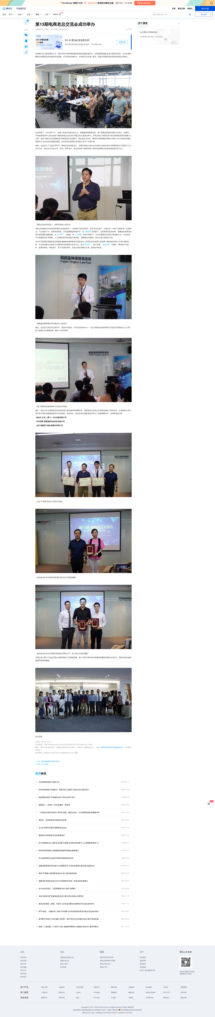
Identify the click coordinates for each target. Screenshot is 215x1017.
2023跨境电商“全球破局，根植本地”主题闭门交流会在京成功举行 (64, 789)
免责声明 (143, 960)
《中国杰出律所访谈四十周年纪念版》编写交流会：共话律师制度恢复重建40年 (69, 812)
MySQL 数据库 (151, 992)
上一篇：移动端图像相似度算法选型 (47, 761)
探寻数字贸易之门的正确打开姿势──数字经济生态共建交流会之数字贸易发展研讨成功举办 (70, 919)
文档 (173, 8)
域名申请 (106, 244)
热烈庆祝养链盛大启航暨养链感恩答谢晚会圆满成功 (59, 850)
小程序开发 (149, 997)
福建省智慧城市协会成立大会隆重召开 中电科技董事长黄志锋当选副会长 (67, 865)
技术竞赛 (63, 967)
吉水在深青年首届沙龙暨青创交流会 (52, 827)
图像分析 (131, 992)
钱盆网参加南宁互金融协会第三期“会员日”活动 (57, 797)
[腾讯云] (7, 8)
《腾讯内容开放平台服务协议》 (112, 747)
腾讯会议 (62, 992)
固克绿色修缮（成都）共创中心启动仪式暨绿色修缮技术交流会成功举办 (66, 903)
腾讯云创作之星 (105, 964)
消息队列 (97, 987)
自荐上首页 (64, 964)
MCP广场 (57, 14)
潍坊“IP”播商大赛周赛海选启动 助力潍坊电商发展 (58, 873)
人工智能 (78, 234)
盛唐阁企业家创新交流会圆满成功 (52, 835)
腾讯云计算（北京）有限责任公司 (93, 1013)
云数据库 (131, 987)
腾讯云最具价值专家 (106, 957)
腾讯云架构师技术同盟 (107, 960)
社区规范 (143, 957)
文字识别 (97, 997)
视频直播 (184, 987)
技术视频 (23, 967)
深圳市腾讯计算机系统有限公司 (83, 1010)
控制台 (190, 8)
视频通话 (114, 992)
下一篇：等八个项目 (42, 764)
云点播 (113, 997)
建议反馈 (181, 8)
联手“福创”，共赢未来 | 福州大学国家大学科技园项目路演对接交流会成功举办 (69, 911)
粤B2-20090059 (113, 1010)
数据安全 (44, 997)
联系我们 (143, 964)
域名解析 (149, 987)
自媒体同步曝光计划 (67, 957)
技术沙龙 (23, 964)
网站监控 (166, 997)
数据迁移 (184, 997)
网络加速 (114, 987)
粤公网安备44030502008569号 (131, 1010)
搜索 (190, 14)
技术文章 (23, 957)
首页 (4, 14)
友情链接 (143, 967)
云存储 (165, 987)
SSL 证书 (166, 992)
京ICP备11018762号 (126, 1013)
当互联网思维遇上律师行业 (49, 782)
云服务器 (62, 987)
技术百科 (23, 973)
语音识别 (184, 992)
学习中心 (23, 970)
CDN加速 (97, 992)
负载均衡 (62, 997)
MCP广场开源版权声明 (147, 970)
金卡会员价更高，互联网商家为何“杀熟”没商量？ (57, 888)
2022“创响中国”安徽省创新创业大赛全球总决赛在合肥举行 (61, 896)
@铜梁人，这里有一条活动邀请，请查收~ (55, 804)
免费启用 (122, 42)
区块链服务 (80, 987)
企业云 (78, 992)
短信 (77, 997)
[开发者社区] (21, 8)
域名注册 (44, 987)
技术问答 (23, 960)
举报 (130, 29)
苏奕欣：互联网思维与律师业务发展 (52, 820)
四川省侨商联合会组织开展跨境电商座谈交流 (56, 858)
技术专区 (23, 977)
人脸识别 (44, 992)
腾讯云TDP (104, 967)
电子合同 (86, 244)
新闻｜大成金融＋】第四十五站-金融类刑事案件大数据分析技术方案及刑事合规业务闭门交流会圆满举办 (70, 926)
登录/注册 (205, 8)
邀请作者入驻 (64, 960)
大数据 (130, 997)
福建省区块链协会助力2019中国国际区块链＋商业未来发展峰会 (63, 881)
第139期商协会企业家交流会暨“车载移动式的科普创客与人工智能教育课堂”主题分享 (70, 843)
